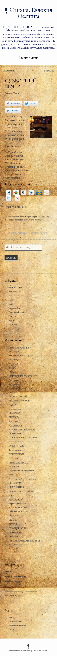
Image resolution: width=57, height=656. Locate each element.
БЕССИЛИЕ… (15, 458)
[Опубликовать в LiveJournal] (31, 192)
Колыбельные (14, 292)
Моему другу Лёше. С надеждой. (22, 479)
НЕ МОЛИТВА (15, 483)
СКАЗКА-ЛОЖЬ (16, 433)
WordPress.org (14, 630)
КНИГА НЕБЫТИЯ (17, 487)
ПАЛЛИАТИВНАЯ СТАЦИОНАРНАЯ (24, 438)
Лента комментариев (17, 626)
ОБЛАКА (13, 520)
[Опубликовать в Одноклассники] (46, 192)
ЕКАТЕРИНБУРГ (16, 364)
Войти (11, 617)
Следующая (48, 70)
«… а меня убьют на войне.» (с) (22, 429)
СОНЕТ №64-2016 (16, 446)
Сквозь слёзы (14, 308)
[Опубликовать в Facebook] (8, 192)
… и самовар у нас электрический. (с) (24, 540)
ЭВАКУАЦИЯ (14, 360)
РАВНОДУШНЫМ (16, 454)
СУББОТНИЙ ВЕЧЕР (17, 528)
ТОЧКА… (13, 368)
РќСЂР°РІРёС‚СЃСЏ (16, 207)
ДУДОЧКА (13, 405)
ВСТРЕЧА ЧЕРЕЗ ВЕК (18, 397)
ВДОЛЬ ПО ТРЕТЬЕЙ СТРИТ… (22, 388)
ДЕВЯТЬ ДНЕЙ (15, 532)
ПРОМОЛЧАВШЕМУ (18, 512)
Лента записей (15, 621)
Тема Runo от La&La (41, 651)
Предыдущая (9, 70)
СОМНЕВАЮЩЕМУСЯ (19, 347)
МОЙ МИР (13, 548)
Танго (16, 93)
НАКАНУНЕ (14, 466)
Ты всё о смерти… (16, 450)
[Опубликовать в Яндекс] (17, 197)
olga (34, 216)
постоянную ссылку (32, 220)
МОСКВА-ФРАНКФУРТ (18, 507)
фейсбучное (14, 421)
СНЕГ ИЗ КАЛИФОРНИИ (19, 401)
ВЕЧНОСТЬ (14, 417)
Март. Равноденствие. (18, 544)
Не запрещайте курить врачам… (22, 491)
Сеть (11, 304)
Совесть (12, 316)
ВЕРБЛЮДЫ (14, 380)
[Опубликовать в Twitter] (8, 197)
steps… (12, 475)
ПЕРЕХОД (13, 392)
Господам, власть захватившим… (22, 470)
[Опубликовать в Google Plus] (23, 192)
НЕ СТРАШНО (15, 351)
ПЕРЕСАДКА (14, 413)
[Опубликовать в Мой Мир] (39, 192)
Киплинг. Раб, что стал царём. (21, 355)
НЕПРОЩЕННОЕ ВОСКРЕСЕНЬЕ (23, 376)
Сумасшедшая (15, 409)
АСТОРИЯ (13, 524)
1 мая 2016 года (15, 499)
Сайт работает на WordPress (19, 651)
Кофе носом (14, 296)
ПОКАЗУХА (14, 516)
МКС (11, 495)
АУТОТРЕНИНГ (15, 425)
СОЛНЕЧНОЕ (14, 536)
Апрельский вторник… (18, 503)
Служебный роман (16, 312)
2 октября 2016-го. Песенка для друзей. (25, 442)
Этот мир (13, 324)
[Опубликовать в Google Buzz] (16, 192)
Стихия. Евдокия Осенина (31, 13)
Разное (11, 300)
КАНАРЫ (13, 384)
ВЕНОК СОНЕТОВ (17, 287)
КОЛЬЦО (12, 372)
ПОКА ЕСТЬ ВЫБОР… (18, 462)
